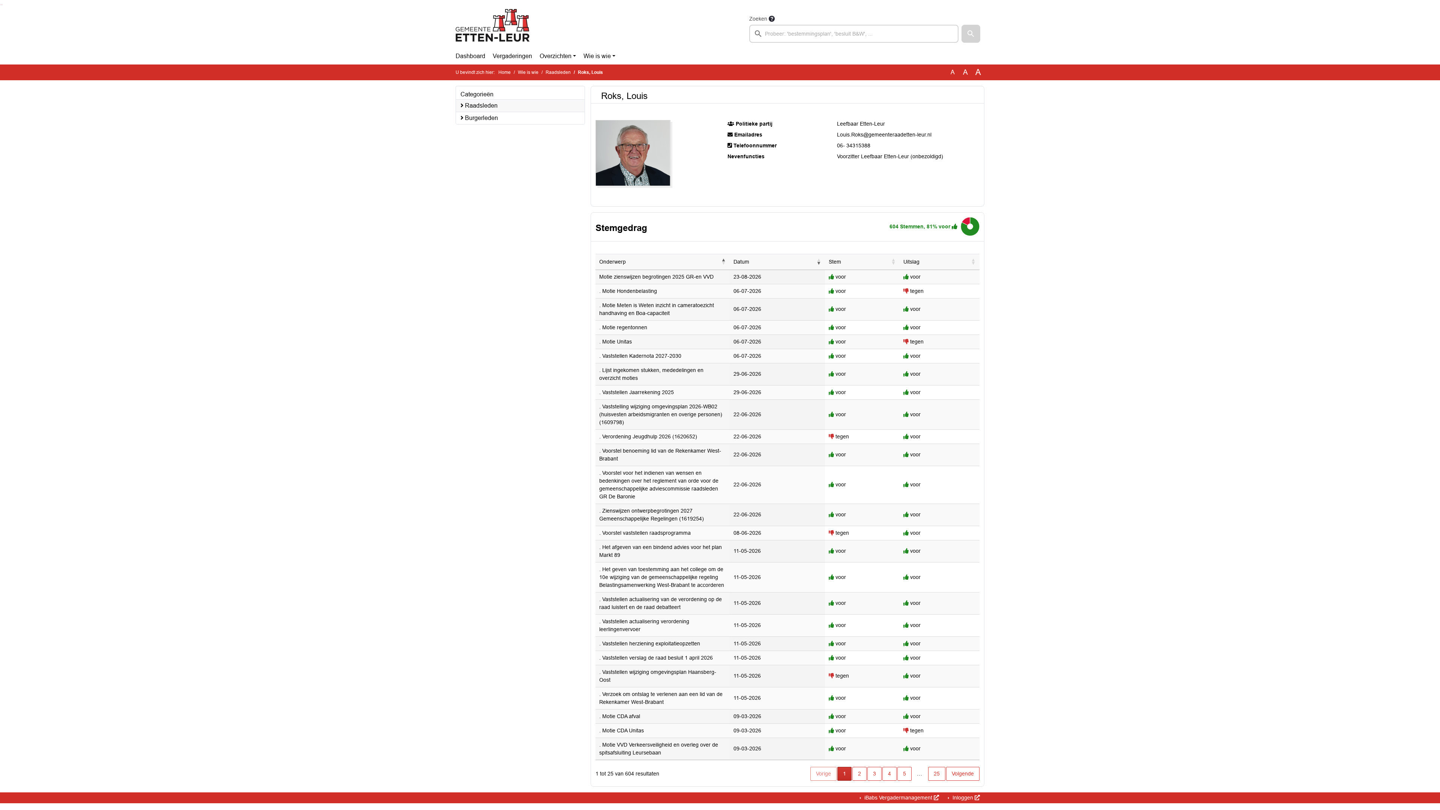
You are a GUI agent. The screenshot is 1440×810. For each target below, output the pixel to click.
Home (504, 72)
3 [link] (874, 774)
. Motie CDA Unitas (621, 731)
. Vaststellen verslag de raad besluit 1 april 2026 (656, 658)
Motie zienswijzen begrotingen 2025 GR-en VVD (656, 277)
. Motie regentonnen (623, 327)
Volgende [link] (963, 774)
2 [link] (859, 774)
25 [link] (937, 774)
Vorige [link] (823, 774)
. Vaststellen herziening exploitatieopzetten (649, 643)
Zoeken (758, 19)
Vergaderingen (512, 56)
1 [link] (844, 774)
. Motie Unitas (615, 342)
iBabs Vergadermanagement (898, 798)
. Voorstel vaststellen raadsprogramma (645, 533)
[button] (971, 34)
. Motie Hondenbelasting (628, 291)
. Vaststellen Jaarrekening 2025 (636, 392)
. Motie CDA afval (619, 716)
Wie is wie (597, 56)
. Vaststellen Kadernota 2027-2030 (640, 356)
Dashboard (470, 56)
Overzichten (556, 56)
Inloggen (963, 798)
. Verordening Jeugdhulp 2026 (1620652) (648, 437)
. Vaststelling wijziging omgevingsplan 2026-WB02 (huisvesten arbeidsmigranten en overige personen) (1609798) (660, 414)
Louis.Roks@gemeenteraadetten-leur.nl (884, 135)
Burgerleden (481, 118)
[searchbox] (853, 34)
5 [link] (904, 774)
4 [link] (889, 774)
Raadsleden (558, 72)
